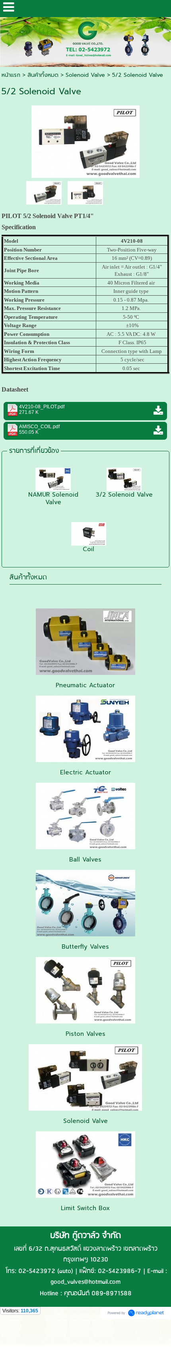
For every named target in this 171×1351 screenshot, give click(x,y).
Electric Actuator (85, 772)
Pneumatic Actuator (85, 685)
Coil (88, 549)
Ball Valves (85, 859)
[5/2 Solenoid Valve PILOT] (85, 140)
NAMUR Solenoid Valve (53, 498)
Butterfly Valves (85, 946)
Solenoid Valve (85, 75)
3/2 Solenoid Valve (124, 494)
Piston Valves (85, 1033)
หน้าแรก (11, 75)
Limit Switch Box (85, 1208)
